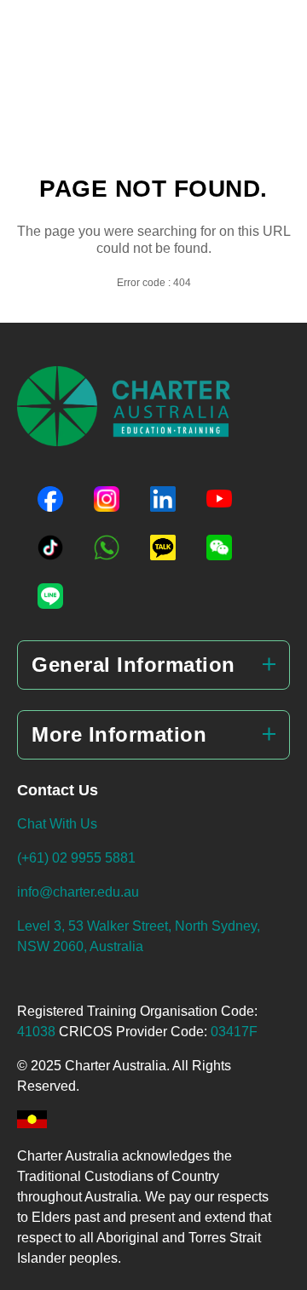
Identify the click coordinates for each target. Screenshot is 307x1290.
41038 (38, 1031)
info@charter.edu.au (78, 892)
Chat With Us (57, 824)
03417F (234, 1031)
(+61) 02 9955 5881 (76, 858)
